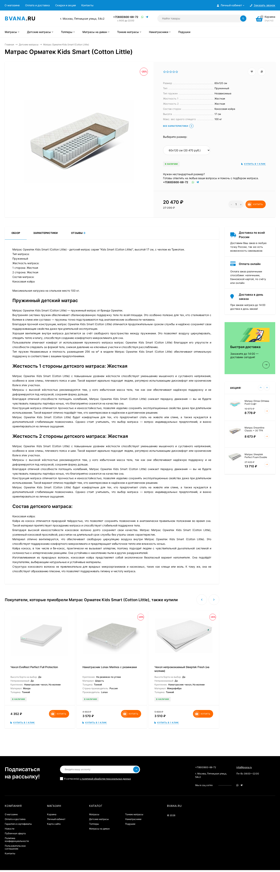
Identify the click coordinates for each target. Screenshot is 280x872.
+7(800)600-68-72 (125, 16)
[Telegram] (147, 17)
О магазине (12, 5)
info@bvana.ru (244, 767)
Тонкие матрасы (134, 814)
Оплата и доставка (37, 5)
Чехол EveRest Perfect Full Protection (34, 667)
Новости (9, 828)
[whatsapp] (237, 785)
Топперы (94, 823)
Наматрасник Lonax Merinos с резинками (109, 667)
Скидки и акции (65, 5)
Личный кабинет (56, 819)
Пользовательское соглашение (15, 847)
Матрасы (94, 814)
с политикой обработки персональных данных (105, 778)
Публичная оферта (15, 833)
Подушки (130, 823)
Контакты (87, 5)
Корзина (51, 814)
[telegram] (241, 785)
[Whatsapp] (142, 17)
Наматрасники (133, 819)
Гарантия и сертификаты (18, 823)
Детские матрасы (28, 44)
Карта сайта (54, 823)
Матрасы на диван (99, 828)
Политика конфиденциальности (17, 839)
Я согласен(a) (97, 778)
